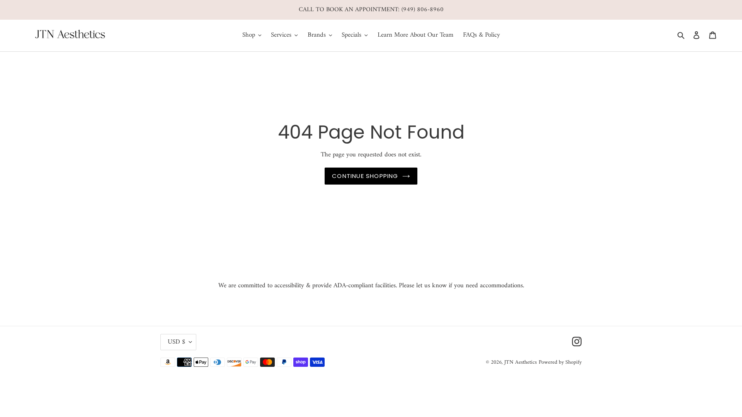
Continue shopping (365, 176)
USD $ (176, 342)
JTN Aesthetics (520, 362)
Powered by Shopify (560, 362)
